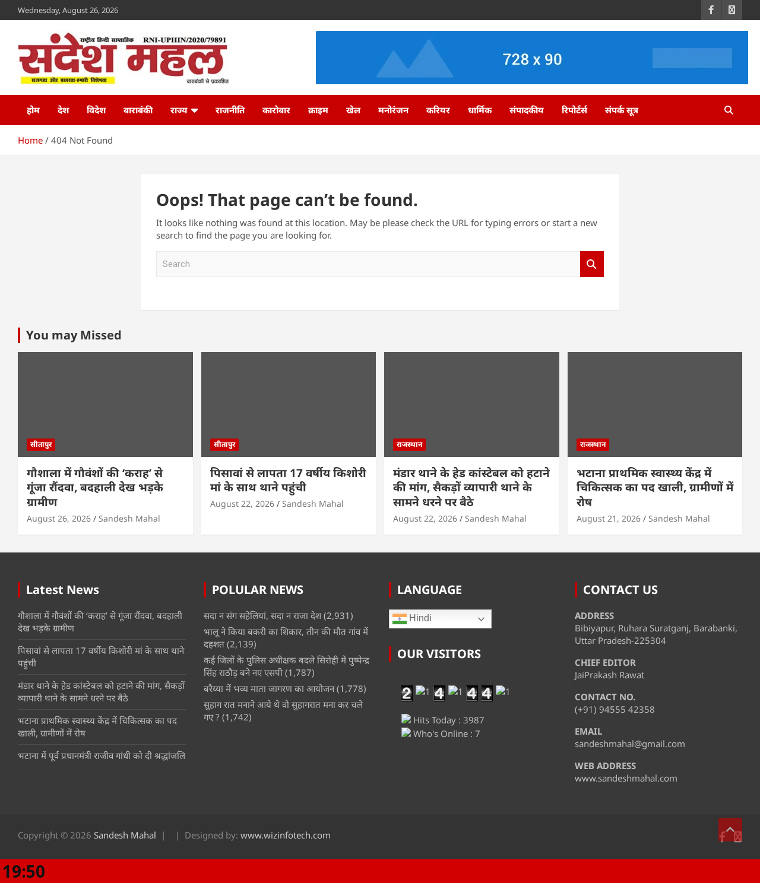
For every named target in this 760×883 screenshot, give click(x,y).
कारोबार (276, 110)
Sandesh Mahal (129, 518)
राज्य (179, 110)
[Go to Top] (730, 829)
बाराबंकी (138, 110)
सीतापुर (41, 444)
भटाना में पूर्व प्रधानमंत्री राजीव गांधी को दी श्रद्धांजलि (101, 755)
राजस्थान (409, 444)
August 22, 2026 (242, 503)
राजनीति (230, 110)
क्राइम (318, 110)
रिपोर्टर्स (574, 110)
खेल (353, 110)
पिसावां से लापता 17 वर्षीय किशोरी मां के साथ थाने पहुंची (288, 480)
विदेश (96, 110)
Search (592, 264)
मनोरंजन (393, 110)
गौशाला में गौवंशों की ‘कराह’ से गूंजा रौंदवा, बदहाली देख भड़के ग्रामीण (95, 487)
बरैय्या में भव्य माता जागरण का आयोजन (269, 688)
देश (63, 110)
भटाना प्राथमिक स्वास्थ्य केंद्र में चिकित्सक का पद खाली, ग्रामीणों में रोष (655, 487)
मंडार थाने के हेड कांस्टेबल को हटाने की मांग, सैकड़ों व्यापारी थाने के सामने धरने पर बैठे (471, 487)
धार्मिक (480, 110)
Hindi (419, 619)
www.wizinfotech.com (285, 835)
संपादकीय (526, 110)
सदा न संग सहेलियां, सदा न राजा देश (262, 615)
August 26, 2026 (59, 518)
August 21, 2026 (609, 518)
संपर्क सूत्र (621, 110)
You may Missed (74, 335)
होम (33, 110)
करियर (438, 110)
